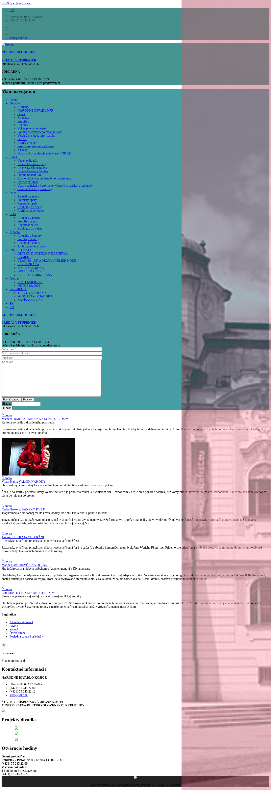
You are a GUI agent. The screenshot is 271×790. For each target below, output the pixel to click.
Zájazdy (22, 149)
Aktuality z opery (28, 196)
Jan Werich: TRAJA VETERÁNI (23, 537)
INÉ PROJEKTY (21, 250)
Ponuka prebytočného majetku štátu (39, 132)
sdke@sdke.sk (19, 38)
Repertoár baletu (27, 225)
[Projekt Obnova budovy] (16, 734)
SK (12, 303)
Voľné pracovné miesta (31, 128)
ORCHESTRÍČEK (29, 271)
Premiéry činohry (28, 239)
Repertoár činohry (28, 242)
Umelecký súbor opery (31, 164)
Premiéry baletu (27, 221)
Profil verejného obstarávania (35, 146)
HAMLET (24, 257)
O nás (21, 114)
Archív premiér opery (30, 210)
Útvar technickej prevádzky (34, 189)
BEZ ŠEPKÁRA (28, 264)
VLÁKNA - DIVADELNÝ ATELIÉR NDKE (46, 260)
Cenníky (22, 124)
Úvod (13, 99)
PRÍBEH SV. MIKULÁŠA (34, 275)
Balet (13, 214)
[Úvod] (8, 44)
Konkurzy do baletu (29, 228)
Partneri (22, 139)
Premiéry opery (27, 200)
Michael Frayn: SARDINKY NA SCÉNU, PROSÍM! (35, 419)
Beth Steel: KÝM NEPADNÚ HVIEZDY (28, 592)
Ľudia (13, 157)
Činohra (15, 232)
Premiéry (23, 121)
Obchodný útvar (27, 182)
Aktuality (23, 107)
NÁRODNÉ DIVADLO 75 (35, 110)
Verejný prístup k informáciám (36, 135)
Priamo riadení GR (29, 175)
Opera (13, 192)
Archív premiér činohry (32, 246)
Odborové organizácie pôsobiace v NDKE (44, 153)
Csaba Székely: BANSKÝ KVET (23, 509)
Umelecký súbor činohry (32, 171)
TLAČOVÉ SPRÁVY (31, 292)
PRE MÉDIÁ (18, 289)
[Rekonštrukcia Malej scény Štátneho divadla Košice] (16, 728)
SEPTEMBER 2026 (30, 282)
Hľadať (6, 403)
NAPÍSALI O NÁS (30, 300)
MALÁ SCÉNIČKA (30, 267)
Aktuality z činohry (29, 235)
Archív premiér (27, 142)
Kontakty (23, 117)
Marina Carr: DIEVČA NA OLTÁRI (25, 565)
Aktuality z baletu (28, 217)
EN (12, 10)
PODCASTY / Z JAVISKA (35, 296)
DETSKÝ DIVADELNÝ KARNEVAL (42, 253)
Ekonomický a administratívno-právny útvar (45, 178)
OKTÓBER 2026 (28, 285)
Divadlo (15, 103)
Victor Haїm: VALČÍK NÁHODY (24, 481)
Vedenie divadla (27, 160)
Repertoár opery (27, 203)
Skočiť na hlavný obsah (16, 3)
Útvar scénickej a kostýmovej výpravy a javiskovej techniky (55, 185)
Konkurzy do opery (29, 207)
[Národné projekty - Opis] (16, 739)
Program (15, 278)
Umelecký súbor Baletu (32, 167)
